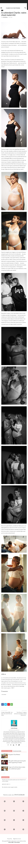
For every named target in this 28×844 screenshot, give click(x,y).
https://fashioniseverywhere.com (14, 730)
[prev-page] (2, 773)
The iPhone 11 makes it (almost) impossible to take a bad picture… (20, 714)
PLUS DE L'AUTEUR (17, 751)
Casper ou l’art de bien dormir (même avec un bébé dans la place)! (16, 768)
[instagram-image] (4, 801)
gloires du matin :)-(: (6, 784)
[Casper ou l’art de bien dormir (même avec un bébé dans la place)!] (4, 768)
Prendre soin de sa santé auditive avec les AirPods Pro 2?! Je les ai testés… (14, 780)
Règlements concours (17, 838)
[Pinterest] (8, 704)
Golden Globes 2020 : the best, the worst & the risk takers (6, 714)
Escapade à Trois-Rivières (14, 755)
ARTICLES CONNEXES (7, 751)
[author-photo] (14, 726)
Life (2, 10)
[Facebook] (2, 704)
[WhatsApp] (11, 704)
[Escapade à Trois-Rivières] (4, 756)
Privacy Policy (9, 838)
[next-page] (4, 773)
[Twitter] (5, 704)
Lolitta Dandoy (5, 17)
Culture (3, 757)
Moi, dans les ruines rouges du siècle (9, 787)
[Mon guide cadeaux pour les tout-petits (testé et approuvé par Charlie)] (4, 762)
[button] (25, 8)
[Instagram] (11, 745)
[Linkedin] (14, 745)
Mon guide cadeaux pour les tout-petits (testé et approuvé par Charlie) (17, 762)
